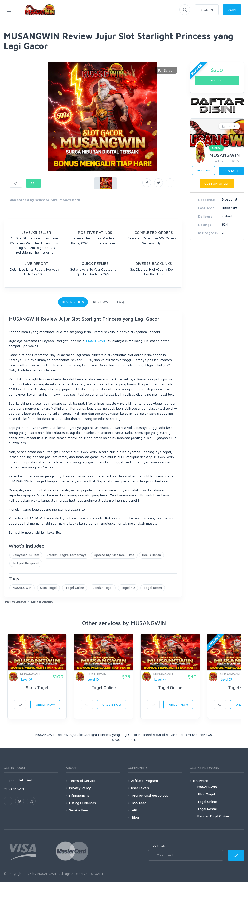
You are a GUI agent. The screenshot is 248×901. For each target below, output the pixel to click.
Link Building (42, 601)
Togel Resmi (153, 588)
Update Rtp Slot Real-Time (114, 555)
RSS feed (138, 803)
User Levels (140, 788)
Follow (203, 170)
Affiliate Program (144, 781)
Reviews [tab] (100, 302)
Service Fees (79, 810)
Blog (135, 817)
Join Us (159, 845)
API (134, 810)
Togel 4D (128, 588)
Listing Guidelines (82, 803)
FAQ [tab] (120, 302)
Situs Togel (48, 588)
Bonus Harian (151, 555)
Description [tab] (73, 302)
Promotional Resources (149, 795)
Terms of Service (82, 781)
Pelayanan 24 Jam (26, 555)
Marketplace (15, 601)
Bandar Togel (102, 588)
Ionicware (200, 781)
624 (34, 183)
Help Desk (25, 780)
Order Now (45, 704)
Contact (231, 171)
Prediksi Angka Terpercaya (66, 555)
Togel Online (74, 588)
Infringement (79, 795)
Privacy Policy (80, 788)
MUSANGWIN (96, 341)
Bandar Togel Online (213, 816)
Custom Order (217, 183)
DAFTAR (217, 80)
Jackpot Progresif (26, 563)
